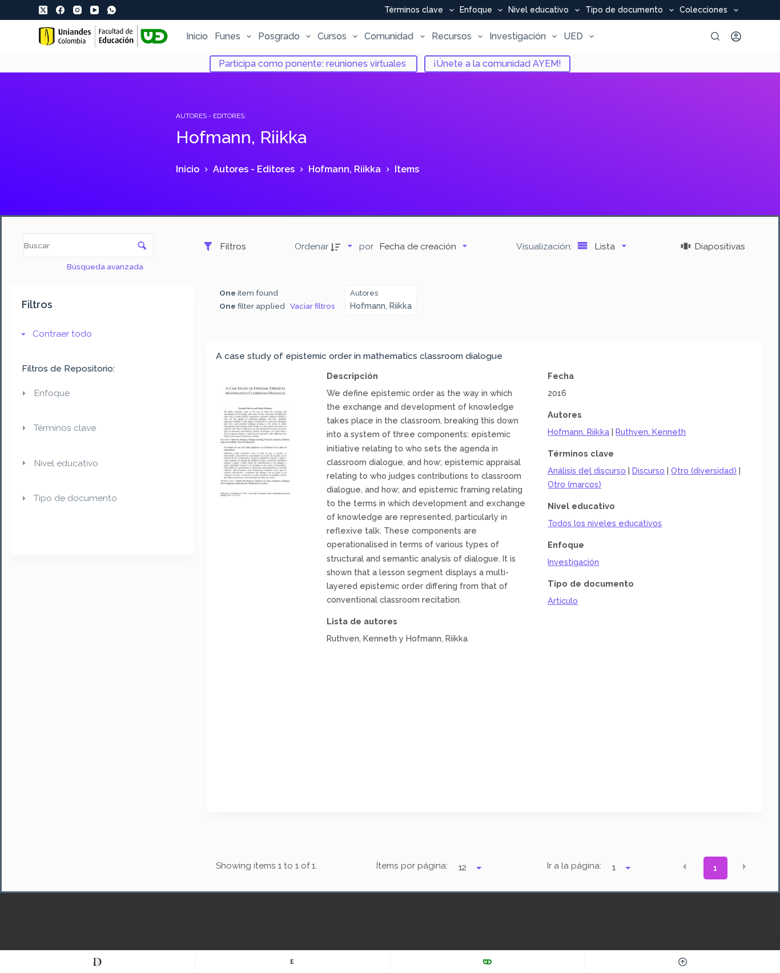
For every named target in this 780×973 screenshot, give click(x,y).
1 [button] (715, 868)
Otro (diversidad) (704, 470)
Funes (227, 36)
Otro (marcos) (574, 484)
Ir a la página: (574, 866)
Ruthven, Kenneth (651, 432)
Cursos (332, 36)
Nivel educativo (538, 10)
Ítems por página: (412, 866)
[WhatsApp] (111, 10)
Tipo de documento (624, 10)
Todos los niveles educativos (605, 523)
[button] (685, 866)
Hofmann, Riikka (578, 432)
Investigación (517, 36)
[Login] (736, 36)
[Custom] (97, 961)
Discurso (648, 470)
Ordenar (311, 246)
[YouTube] (94, 10)
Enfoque (476, 10)
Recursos (452, 36)
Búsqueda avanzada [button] (106, 266)
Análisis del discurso (587, 470)
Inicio (197, 36)
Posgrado (279, 36)
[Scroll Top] (682, 961)
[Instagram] (77, 10)
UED (573, 36)
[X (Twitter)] (43, 10)
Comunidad (388, 36)
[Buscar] (715, 36)
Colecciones (703, 10)
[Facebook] (60, 10)
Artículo (563, 600)
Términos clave (413, 10)
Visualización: (545, 246)
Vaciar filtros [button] (312, 305)
